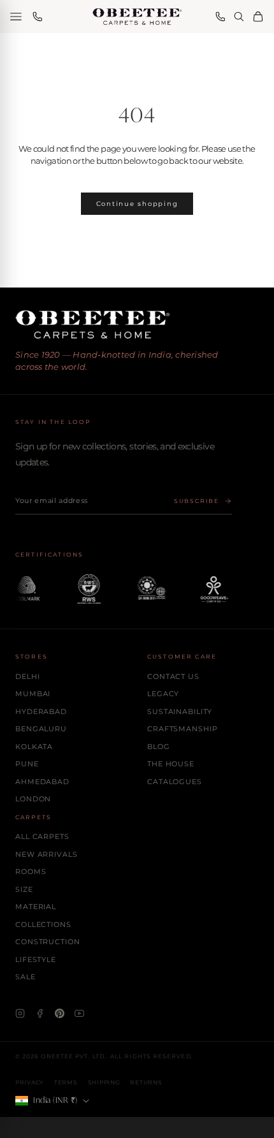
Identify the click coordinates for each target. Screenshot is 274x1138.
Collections (43, 924)
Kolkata (34, 746)
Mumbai (32, 693)
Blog (158, 746)
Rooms (30, 871)
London (33, 798)
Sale (25, 976)
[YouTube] (79, 1013)
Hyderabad (41, 711)
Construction (47, 941)
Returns (146, 1082)
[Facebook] (40, 1013)
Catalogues (174, 781)
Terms (66, 1082)
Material (35, 906)
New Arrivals (46, 854)
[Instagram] (20, 1013)
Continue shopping (137, 203)
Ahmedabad (42, 781)
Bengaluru (41, 728)
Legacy (163, 693)
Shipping (104, 1082)
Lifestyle (35, 959)
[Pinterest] (59, 1013)
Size (24, 889)
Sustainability (179, 711)
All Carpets (42, 836)
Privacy (29, 1082)
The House (170, 763)
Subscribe (196, 500)
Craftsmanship (182, 728)
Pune (27, 763)
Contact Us (173, 676)
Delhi (27, 676)
